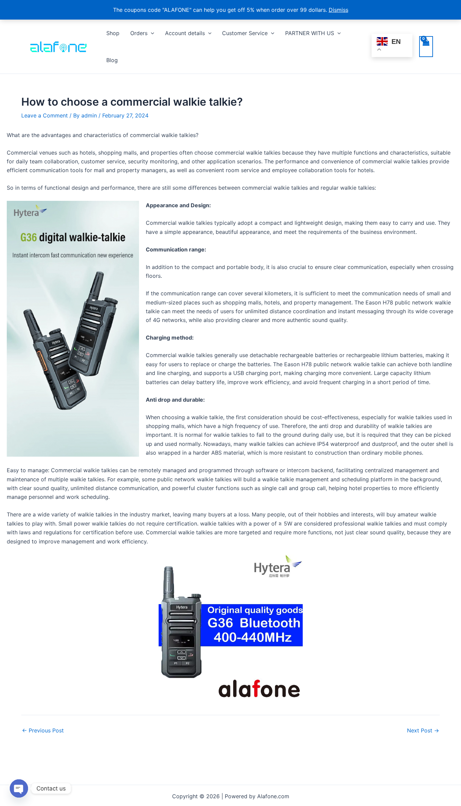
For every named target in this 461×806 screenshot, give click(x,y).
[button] (150, 33)
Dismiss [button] (338, 9)
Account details (185, 33)
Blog (112, 60)
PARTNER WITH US (309, 33)
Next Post (423, 730)
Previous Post (43, 730)
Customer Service (245, 33)
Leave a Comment (44, 115)
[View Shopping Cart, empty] (426, 46)
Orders (138, 33)
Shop (112, 33)
